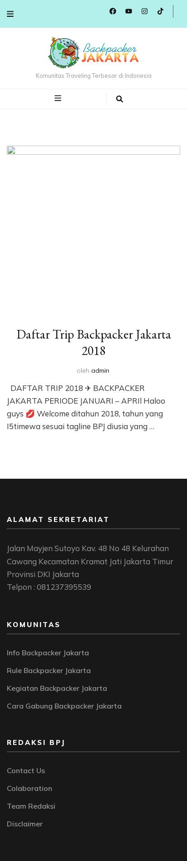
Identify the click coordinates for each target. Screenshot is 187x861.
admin (100, 370)
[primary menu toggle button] (59, 98)
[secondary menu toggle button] (10, 14)
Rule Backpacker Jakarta (49, 670)
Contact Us (26, 770)
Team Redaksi (31, 805)
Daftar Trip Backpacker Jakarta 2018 (93, 342)
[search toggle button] (119, 99)
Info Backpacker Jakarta (48, 652)
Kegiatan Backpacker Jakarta (57, 688)
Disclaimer (25, 823)
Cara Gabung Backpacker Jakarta (64, 705)
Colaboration (29, 788)
